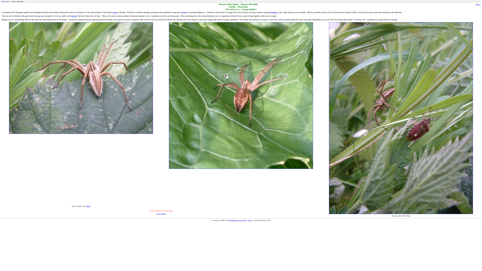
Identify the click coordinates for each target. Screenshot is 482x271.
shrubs (184, 12)
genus (115, 12)
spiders (74, 16)
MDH (88, 206)
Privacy (250, 220)
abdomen (274, 12)
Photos (478, 5)
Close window (5, 2)
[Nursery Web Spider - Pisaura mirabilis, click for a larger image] (81, 133)
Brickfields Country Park (237, 220)
